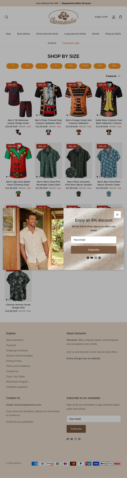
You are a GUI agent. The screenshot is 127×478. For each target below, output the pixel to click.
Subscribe (93, 249)
